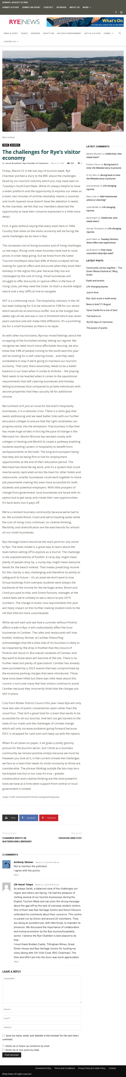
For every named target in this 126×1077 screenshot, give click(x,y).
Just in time (92, 292)
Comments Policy (43, 1068)
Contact (48, 7)
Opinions (35, 33)
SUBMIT (107, 33)
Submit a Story (10, 7)
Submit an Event (31, 7)
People (24, 33)
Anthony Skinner (23, 862)
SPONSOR (61, 7)
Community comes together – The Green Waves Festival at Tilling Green (104, 271)
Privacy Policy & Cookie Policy (91, 1068)
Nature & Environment (69, 33)
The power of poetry (96, 328)
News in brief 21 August (98, 304)
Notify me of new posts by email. (23, 1050)
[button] (120, 33)
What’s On (48, 33)
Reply (16, 875)
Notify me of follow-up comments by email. (28, 1046)
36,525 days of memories (99, 322)
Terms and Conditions (64, 1068)
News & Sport (11, 33)
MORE (86, 7)
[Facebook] (115, 12)
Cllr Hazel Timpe (23, 884)
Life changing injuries (97, 286)
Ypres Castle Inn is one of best (101, 310)
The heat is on (93, 316)
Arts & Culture (92, 33)
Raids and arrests (95, 280)
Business (15, 145)
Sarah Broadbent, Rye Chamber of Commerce (26, 163)
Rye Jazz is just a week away (101, 298)
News (5, 145)
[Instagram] (121, 12)
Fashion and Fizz (70, 838)
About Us (74, 7)
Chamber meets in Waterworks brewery (17, 839)
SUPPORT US (10, 41)
